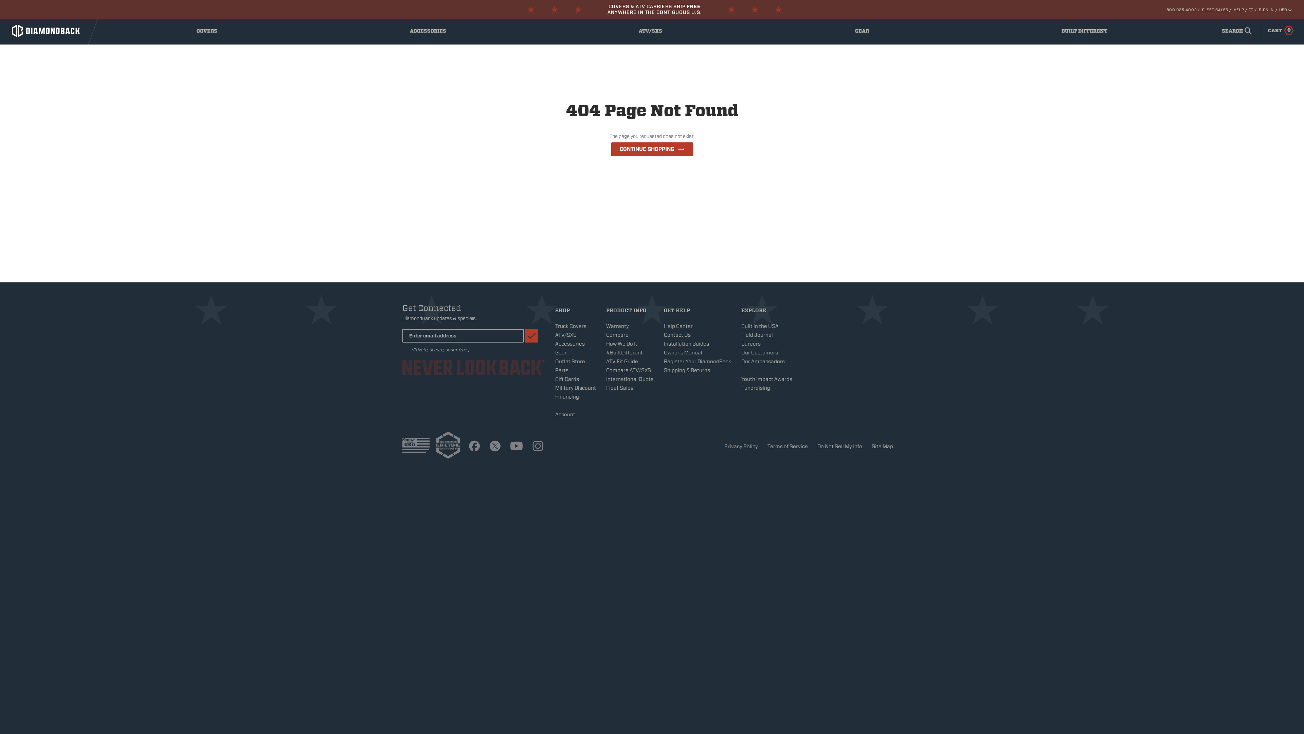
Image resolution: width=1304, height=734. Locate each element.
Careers (751, 344)
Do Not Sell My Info (839, 446)
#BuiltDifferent (624, 353)
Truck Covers (570, 326)
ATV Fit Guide (622, 362)
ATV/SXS (655, 32)
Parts (561, 370)
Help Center (678, 326)
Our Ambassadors (763, 362)
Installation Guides (686, 344)
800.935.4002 (1181, 9)
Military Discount (575, 388)
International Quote (630, 379)
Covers (212, 32)
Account (565, 415)
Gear (869, 32)
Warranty (617, 326)
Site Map (882, 446)
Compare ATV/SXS (628, 370)
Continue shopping (647, 149)
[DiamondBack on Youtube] (516, 446)
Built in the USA (760, 326)
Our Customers (759, 353)
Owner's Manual (683, 353)
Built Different (1084, 32)
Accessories (429, 32)
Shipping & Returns (687, 370)
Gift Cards (567, 379)
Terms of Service (787, 446)
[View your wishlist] (1251, 9)
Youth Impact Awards (766, 379)
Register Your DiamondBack (697, 362)
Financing (567, 397)
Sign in (1266, 9)
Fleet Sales (1215, 9)
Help (1239, 9)
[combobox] (1235, 31)
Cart (1279, 30)
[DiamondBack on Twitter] (495, 446)
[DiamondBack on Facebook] (474, 446)
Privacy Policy (741, 446)
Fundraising (755, 388)
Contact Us (677, 335)
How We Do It (621, 344)
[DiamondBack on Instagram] (538, 446)
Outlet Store (570, 362)
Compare (617, 335)
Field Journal (757, 335)
